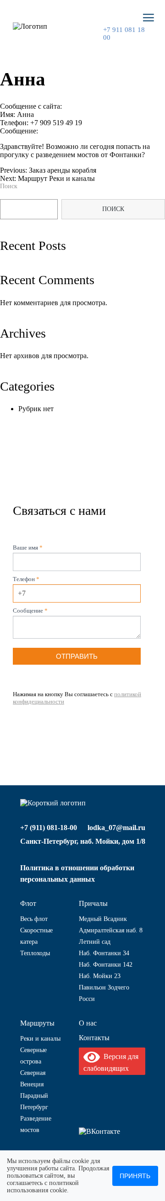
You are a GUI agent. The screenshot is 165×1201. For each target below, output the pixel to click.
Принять (135, 1176)
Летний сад (94, 941)
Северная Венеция (32, 1078)
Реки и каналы (40, 1038)
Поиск (8, 186)
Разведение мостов (35, 1124)
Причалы (93, 903)
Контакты (94, 1038)
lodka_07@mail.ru (116, 827)
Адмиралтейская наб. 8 (111, 930)
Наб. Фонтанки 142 (105, 964)
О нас (88, 1023)
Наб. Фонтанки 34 (104, 953)
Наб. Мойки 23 (100, 976)
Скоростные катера (36, 936)
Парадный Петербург (34, 1101)
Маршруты (37, 1023)
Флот (28, 903)
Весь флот (34, 918)
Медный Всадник (103, 918)
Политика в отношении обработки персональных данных (77, 873)
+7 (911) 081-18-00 (48, 827)
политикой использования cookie (43, 1187)
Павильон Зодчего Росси (104, 993)
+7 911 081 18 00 (124, 33)
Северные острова (33, 1056)
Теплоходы (35, 953)
